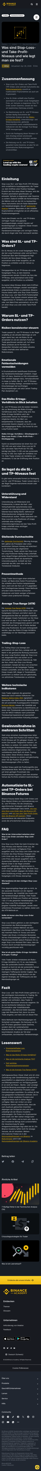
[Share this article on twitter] (3, 1161)
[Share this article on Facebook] (13, 1161)
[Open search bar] (31, 4)
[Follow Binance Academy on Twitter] (7, 1348)
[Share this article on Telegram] (22, 1161)
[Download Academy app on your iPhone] (9, 1339)
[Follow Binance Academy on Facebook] (4, 1348)
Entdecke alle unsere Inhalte (19, 1280)
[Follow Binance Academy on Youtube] (14, 1348)
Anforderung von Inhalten (13, 1325)
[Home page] (9, 4)
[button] (37, 4)
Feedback (7, 1329)
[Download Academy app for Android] (23, 1339)
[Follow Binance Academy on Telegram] (11, 1348)
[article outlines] (36, 17)
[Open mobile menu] (36, 4)
